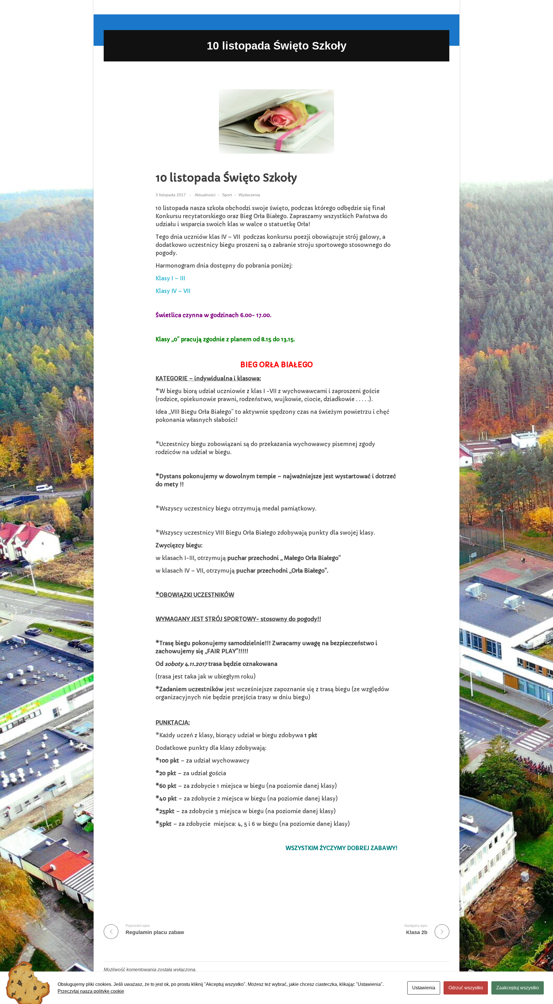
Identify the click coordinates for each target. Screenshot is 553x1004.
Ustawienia (423, 987)
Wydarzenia (249, 195)
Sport (227, 195)
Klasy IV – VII (173, 291)
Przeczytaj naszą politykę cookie (91, 991)
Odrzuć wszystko (465, 987)
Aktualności (205, 195)
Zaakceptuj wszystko (517, 987)
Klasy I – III (170, 278)
